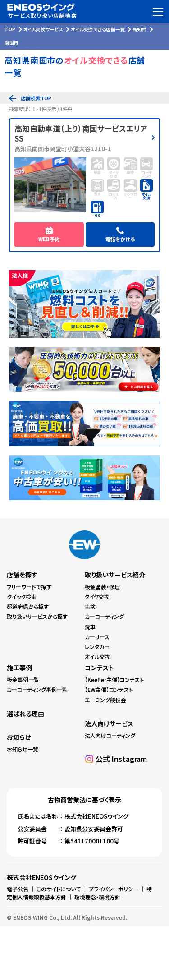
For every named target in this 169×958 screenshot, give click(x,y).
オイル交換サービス (43, 29)
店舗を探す (22, 574)
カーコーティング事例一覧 (37, 689)
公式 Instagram (121, 758)
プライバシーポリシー (113, 889)
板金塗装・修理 (102, 586)
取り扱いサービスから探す (37, 616)
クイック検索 (22, 596)
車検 (90, 606)
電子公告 (17, 889)
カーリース (97, 636)
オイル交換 (97, 656)
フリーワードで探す (29, 586)
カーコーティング (104, 616)
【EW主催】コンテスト (109, 689)
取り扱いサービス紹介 (115, 574)
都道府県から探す (28, 606)
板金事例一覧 (23, 679)
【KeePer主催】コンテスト (114, 679)
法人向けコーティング (110, 735)
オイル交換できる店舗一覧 (98, 29)
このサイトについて (59, 889)
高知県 (139, 29)
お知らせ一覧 (22, 749)
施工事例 (19, 667)
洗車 (90, 627)
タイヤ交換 (97, 596)
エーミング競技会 (105, 700)
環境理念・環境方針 (97, 897)
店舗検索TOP (36, 97)
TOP (10, 29)
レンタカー (97, 646)
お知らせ (19, 737)
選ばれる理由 (25, 713)
